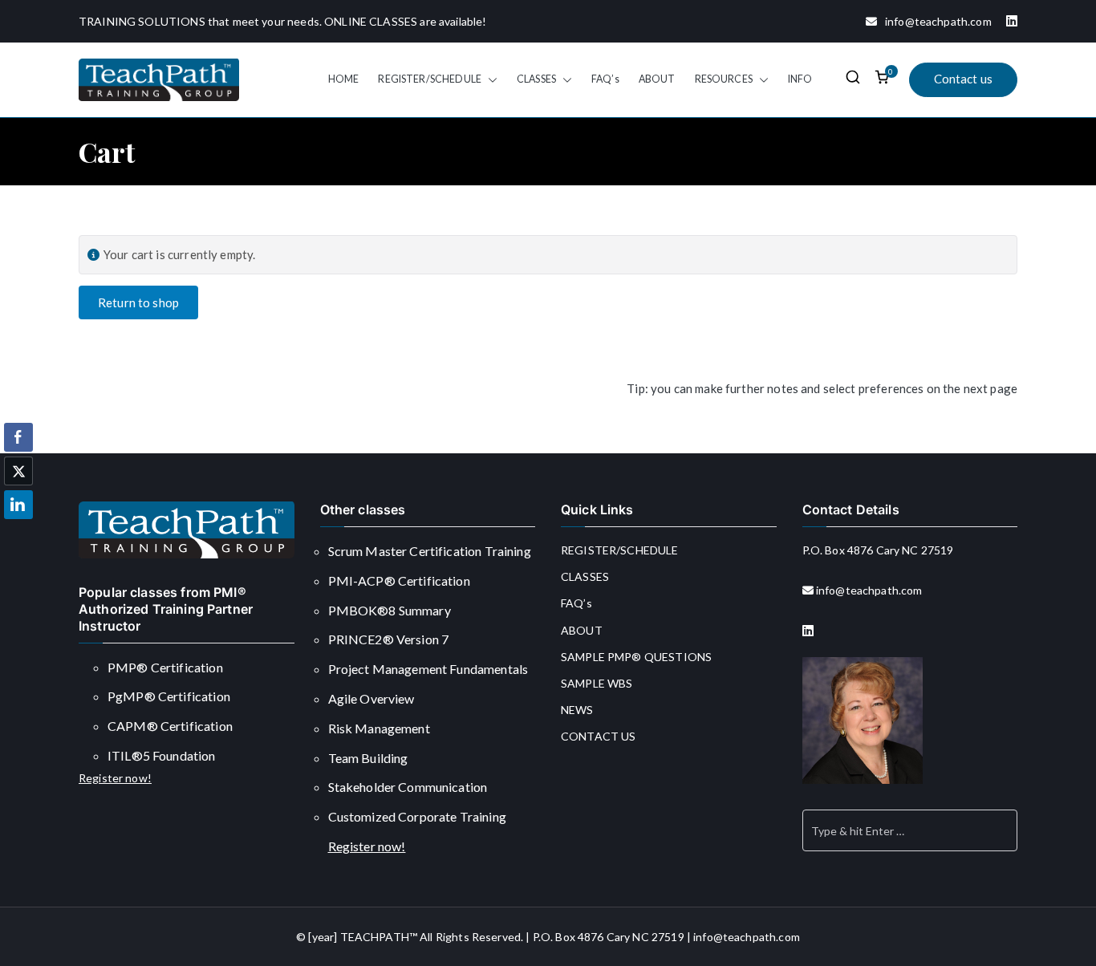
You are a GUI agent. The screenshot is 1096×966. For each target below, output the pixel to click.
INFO (800, 79)
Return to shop (138, 302)
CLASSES (536, 79)
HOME (343, 79)
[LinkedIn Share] (18, 504)
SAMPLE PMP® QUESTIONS (636, 657)
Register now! (115, 778)
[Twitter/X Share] (18, 471)
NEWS (577, 709)
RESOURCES (724, 79)
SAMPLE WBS (597, 683)
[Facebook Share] (18, 437)
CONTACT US (598, 736)
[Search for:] (910, 830)
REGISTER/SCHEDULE (429, 79)
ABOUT (657, 79)
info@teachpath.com (934, 21)
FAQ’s (605, 79)
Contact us (963, 78)
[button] (489, 79)
